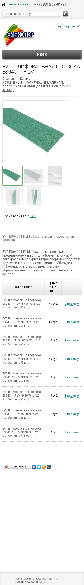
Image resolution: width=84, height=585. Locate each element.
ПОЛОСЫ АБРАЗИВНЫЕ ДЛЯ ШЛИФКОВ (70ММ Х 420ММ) (36, 88)
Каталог (26, 78)
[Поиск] (65, 14)
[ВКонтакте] (34, 467)
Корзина (70, 26)
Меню (42, 54)
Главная (8, 78)
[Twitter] (39, 467)
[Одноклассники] (44, 467)
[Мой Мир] (48, 467)
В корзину (72, 303)
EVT (33, 216)
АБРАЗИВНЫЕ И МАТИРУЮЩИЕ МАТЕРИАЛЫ (33, 82)
